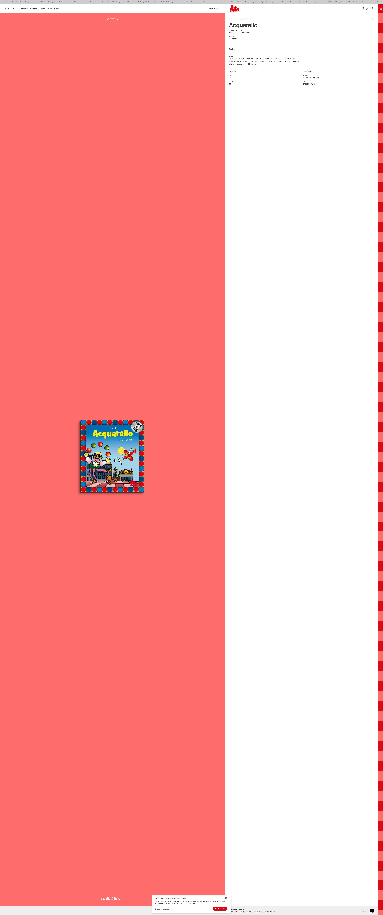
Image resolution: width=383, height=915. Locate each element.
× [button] (229, 897)
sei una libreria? (214, 8)
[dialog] (191, 904)
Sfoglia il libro (112, 898)
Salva (369, 19)
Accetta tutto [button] (220, 908)
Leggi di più (193, 903)
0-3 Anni (7, 8)
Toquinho (245, 32)
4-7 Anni (15, 8)
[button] (162, 909)
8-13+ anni (24, 8)
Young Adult (34, 8)
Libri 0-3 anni (233, 19)
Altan (231, 32)
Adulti (43, 8)
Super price (243, 19)
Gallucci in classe (53, 8)
